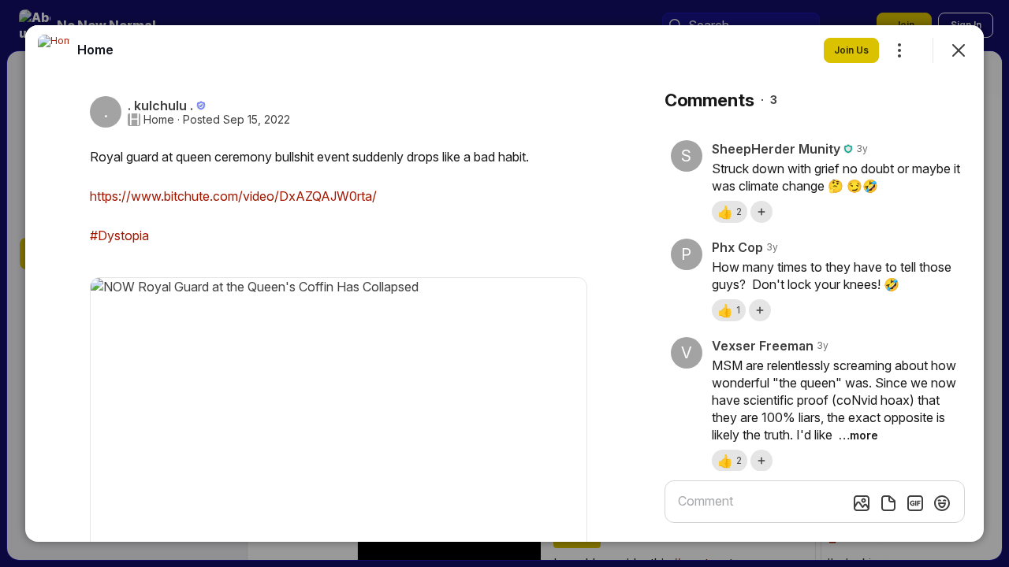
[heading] (95, 49)
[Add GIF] (915, 503)
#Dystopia (119, 235)
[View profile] (53, 50)
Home (158, 119)
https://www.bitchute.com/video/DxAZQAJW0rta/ (233, 196)
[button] (729, 212)
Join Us (851, 50)
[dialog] (504, 283)
